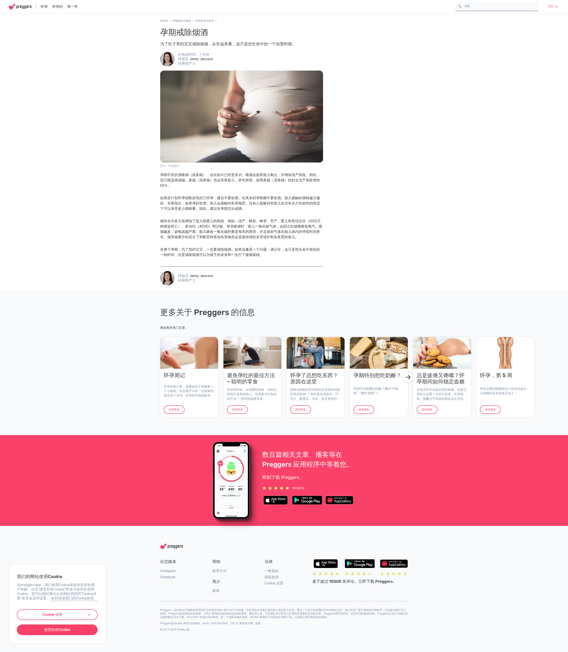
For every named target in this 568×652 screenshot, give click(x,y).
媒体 (215, 591)
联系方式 (219, 571)
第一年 (72, 6)
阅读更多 (174, 409)
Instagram (168, 571)
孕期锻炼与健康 (181, 20)
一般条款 (271, 571)
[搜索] (459, 6)
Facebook (168, 577)
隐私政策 (271, 577)
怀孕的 (57, 6)
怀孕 (44, 6)
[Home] (20, 7)
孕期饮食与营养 (204, 20)
